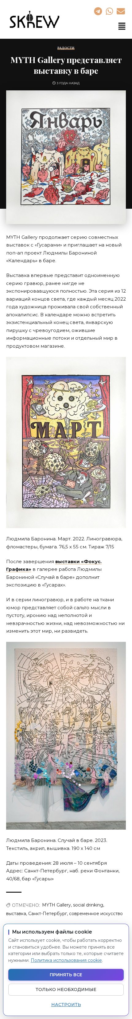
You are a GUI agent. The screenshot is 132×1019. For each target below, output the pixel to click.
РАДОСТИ (66, 48)
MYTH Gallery (56, 905)
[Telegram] (98, 11)
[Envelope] (121, 11)
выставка (16, 913)
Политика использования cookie (66, 960)
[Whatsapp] (109, 11)
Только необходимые (66, 989)
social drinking (88, 905)
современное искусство (96, 913)
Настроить (66, 1004)
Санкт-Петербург (47, 913)
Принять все (66, 975)
